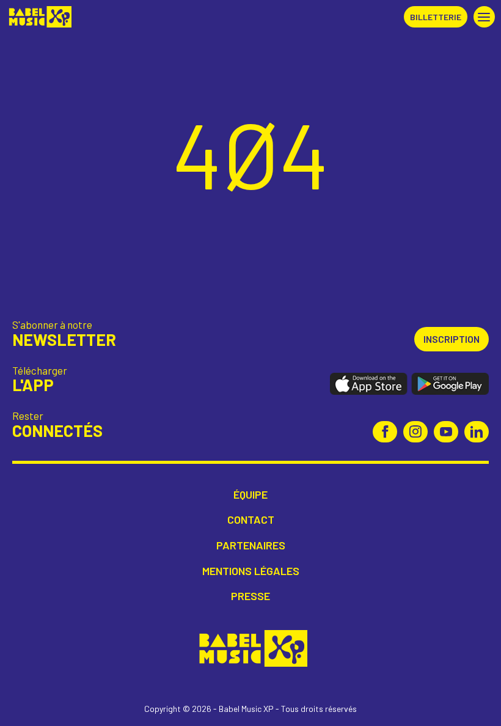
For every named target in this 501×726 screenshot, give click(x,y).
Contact (250, 519)
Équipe (250, 494)
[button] (484, 17)
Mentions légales (250, 571)
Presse (250, 596)
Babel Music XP (38, 17)
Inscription (451, 339)
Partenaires (250, 545)
